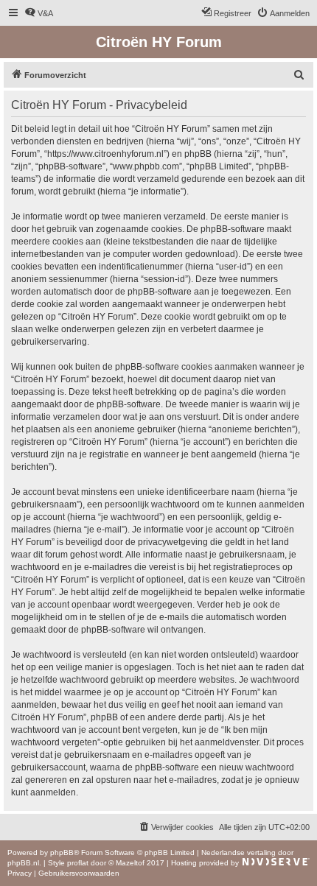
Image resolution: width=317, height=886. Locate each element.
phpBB (62, 852)
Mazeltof (130, 863)
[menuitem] (38, 13)
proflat (77, 863)
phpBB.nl (23, 863)
